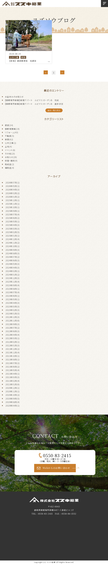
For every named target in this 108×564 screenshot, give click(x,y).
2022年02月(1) (12, 342)
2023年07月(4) (12, 292)
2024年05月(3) (12, 264)
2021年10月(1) (12, 356)
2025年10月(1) (12, 207)
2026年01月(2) (12, 196)
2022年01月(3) (12, 345)
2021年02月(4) (12, 380)
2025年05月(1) (12, 221)
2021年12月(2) (12, 349)
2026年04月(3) (12, 189)
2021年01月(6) (12, 384)
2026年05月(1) (12, 186)
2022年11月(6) (12, 320)
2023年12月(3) (12, 278)
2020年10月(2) (12, 395)
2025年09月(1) (12, 211)
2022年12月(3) (12, 317)
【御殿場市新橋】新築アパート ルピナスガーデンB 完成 (32, 100)
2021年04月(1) (12, 373)
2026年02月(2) (12, 193)
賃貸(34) (9, 125)
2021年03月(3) (12, 377)
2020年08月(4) (12, 402)
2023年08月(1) (12, 288)
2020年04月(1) (12, 405)
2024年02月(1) (12, 271)
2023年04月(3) (12, 302)
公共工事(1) (10, 143)
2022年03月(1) (12, 338)
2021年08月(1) (12, 359)
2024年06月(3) (12, 260)
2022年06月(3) (12, 331)
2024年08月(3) (12, 253)
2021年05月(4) (12, 370)
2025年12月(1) (12, 200)
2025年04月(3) (12, 225)
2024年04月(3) (12, 267)
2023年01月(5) (12, 313)
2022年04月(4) (12, 334)
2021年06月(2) (12, 366)
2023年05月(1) (12, 299)
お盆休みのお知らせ (14, 96)
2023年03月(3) (12, 306)
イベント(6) (10, 150)
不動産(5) (9, 135)
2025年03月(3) (12, 228)
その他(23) (10, 153)
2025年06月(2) (12, 218)
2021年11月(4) (12, 352)
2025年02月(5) (12, 232)
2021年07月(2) (12, 363)
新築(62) (9, 139)
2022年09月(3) (12, 324)
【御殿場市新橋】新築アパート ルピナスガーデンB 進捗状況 (34, 103)
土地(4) (8, 146)
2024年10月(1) (12, 246)
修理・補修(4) (11, 160)
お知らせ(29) (11, 157)
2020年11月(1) (12, 391)
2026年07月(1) (12, 182)
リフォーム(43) (11, 132)
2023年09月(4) (12, 285)
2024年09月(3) (12, 249)
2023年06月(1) (12, 295)
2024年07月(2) (12, 257)
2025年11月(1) (12, 203)
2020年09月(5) (12, 398)
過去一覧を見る (54, 110)
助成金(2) (9, 164)
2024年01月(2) (12, 274)
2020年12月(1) (12, 387)
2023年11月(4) (12, 281)
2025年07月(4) (12, 214)
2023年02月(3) (12, 310)
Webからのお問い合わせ (56, 468)
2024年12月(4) (12, 239)
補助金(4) (9, 167)
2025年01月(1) (12, 235)
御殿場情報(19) (12, 128)
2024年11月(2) (12, 242)
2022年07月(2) (12, 327)
